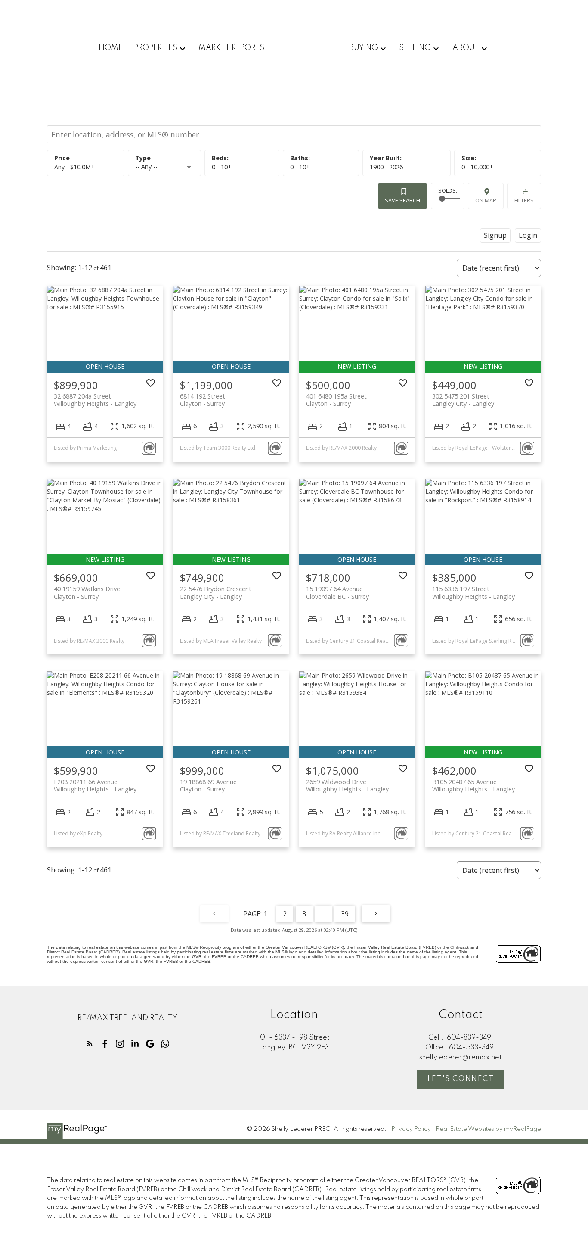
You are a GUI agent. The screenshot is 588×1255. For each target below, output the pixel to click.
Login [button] (528, 235)
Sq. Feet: (477, 167)
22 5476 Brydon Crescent (215, 592)
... (323, 914)
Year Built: (386, 167)
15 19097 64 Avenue (337, 592)
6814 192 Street (202, 400)
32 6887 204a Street (95, 400)
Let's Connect (460, 1079)
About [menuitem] (465, 48)
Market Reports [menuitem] (231, 48)
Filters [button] (524, 200)
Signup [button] (495, 235)
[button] (90, 1044)
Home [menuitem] (111, 48)
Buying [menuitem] (363, 48)
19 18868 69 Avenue (208, 785)
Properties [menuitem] (155, 48)
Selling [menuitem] (415, 48)
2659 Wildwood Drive (347, 785)
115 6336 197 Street (473, 592)
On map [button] (485, 200)
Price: (74, 167)
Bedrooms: (222, 167)
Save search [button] (402, 200)
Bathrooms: (300, 167)
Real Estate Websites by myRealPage (488, 1129)
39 (345, 914)
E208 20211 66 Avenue (95, 785)
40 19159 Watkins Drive (87, 592)
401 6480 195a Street (336, 400)
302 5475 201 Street (463, 400)
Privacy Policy (411, 1129)
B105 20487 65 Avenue (473, 785)
